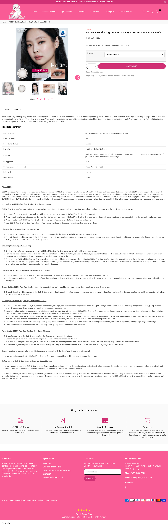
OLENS (88, 29)
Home (35, 12)
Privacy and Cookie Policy (54, 477)
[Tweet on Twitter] (41, 99)
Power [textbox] (90, 53)
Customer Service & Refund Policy (57, 470)
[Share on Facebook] (37, 99)
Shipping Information (52, 467)
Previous (4, 54)
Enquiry (127, 45)
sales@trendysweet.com (141, 478)
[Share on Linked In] (48, 99)
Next (79, 54)
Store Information (125, 12)
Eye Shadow (66, 12)
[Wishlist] (152, 12)
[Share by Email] (52, 99)
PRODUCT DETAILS (13, 110)
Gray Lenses (95, 76)
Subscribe (90, 478)
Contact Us (47, 474)
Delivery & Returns (112, 45)
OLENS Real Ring (127, 76)
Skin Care (94, 12)
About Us (47, 463)
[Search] (143, 12)
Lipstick (81, 12)
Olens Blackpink (113, 76)
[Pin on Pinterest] (45, 99)
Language (108, 12)
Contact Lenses (49, 12)
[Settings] (148, 12)
